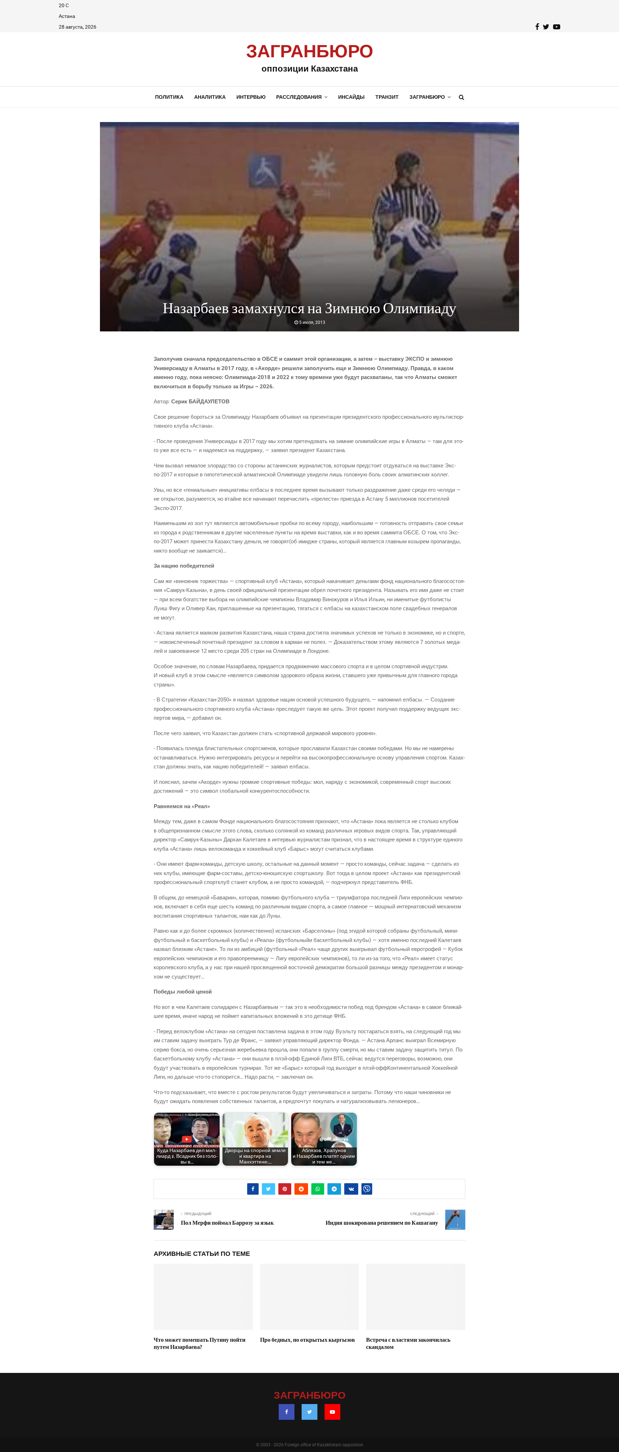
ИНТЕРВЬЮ (250, 97)
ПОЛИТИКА (169, 97)
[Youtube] (332, 1412)
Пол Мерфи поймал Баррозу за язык (227, 1223)
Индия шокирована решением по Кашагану (382, 1223)
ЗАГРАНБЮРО (309, 52)
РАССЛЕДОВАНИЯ (299, 97)
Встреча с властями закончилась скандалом (408, 1343)
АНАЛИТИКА (210, 97)
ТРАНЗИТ (387, 97)
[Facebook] (286, 1412)
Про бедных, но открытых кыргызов (307, 1340)
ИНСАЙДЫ (351, 97)
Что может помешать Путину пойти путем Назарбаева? (199, 1343)
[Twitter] (309, 1412)
